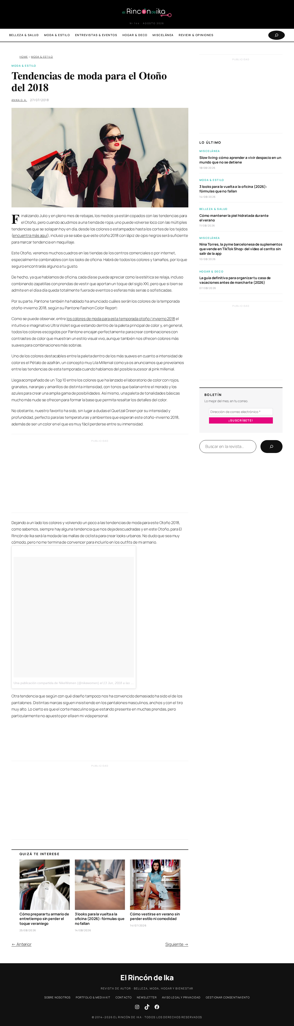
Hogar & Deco (211, 271)
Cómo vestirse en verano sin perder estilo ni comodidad (155, 916)
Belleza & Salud (213, 209)
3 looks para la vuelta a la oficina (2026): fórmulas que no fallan (99, 919)
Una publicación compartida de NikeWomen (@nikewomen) (56, 683)
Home (24, 56)
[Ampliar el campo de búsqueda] (276, 35)
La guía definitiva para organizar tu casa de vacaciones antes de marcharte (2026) (235, 280)
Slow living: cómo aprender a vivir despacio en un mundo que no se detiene (240, 160)
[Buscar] (271, 446)
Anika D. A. (19, 100)
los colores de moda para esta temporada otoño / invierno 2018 (121, 318)
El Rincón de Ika (147, 977)
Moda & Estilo (42, 56)
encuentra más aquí (30, 235)
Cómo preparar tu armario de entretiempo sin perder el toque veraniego (44, 919)
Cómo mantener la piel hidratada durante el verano (234, 218)
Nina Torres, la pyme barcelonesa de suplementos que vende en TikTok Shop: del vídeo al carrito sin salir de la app (240, 249)
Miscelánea (209, 151)
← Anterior (21, 944)
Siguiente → (176, 944)
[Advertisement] (99, 477)
